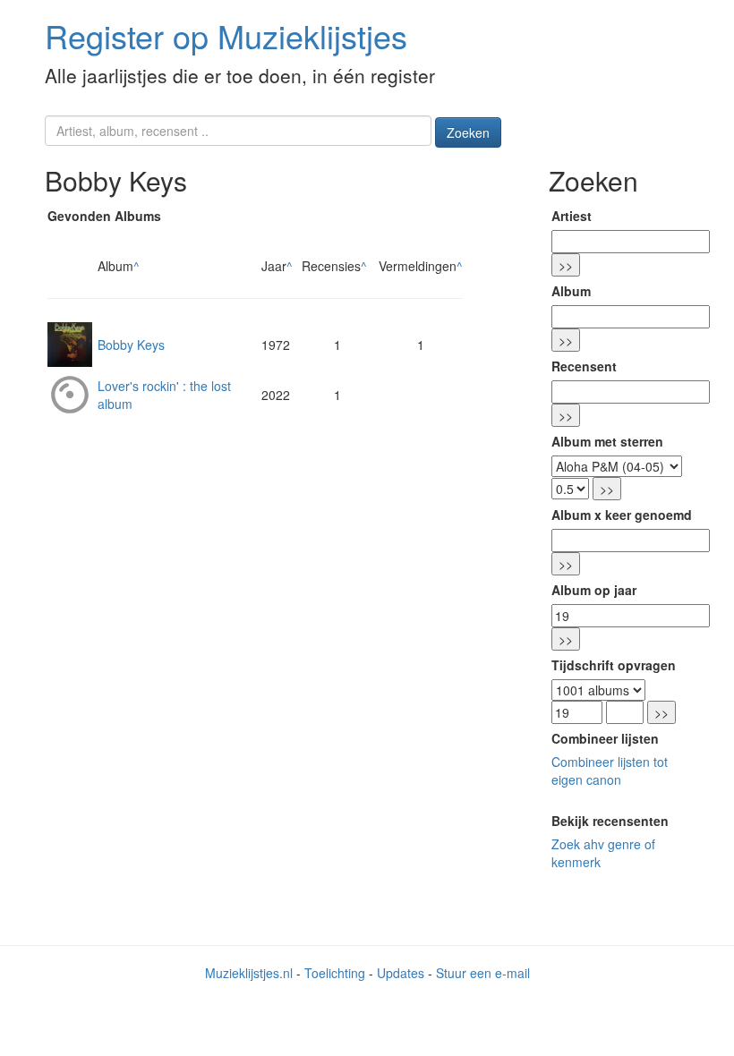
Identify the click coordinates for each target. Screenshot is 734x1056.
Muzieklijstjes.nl (249, 973)
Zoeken (468, 132)
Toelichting (334, 973)
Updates (400, 973)
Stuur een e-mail (483, 973)
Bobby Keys (131, 344)
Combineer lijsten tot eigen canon (609, 770)
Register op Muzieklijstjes (226, 35)
